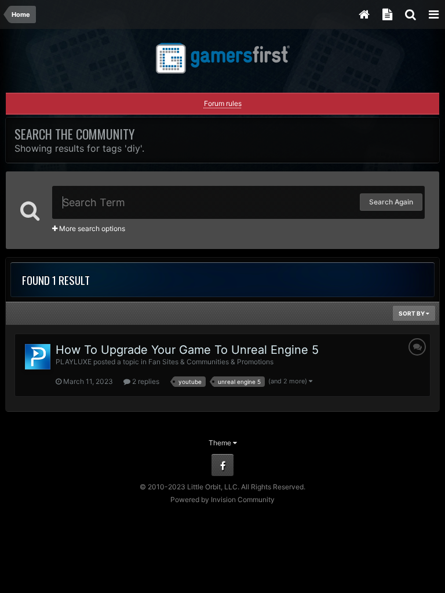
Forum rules (223, 103)
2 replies (144, 381)
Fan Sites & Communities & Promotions (210, 361)
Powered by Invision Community (222, 499)
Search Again (391, 201)
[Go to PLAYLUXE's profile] (37, 356)
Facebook (222, 465)
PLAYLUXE (74, 361)
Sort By (412, 313)
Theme (221, 442)
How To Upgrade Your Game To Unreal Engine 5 (187, 350)
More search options (91, 228)
